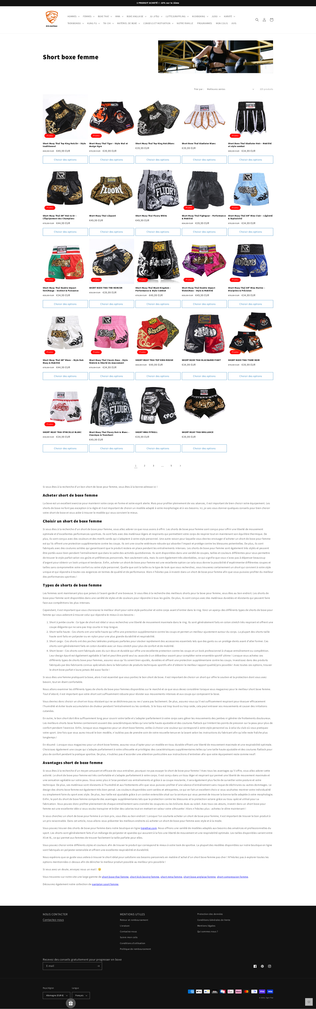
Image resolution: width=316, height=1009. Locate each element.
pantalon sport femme (105, 884)
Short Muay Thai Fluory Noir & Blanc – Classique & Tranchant (109, 433)
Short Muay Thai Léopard (102, 215)
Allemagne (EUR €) (55, 995)
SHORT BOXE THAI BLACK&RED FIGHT (201, 360)
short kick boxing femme (144, 877)
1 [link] (135, 465)
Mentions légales (206, 925)
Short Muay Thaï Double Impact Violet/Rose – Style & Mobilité (198, 289)
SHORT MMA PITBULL (146, 432)
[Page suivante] (180, 465)
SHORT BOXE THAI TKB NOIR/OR (105, 288)
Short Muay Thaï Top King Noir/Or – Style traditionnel (64, 145)
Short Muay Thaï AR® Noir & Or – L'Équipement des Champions (60, 217)
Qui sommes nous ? (207, 931)
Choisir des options (65, 159)
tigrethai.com (149, 828)
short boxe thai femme (115, 877)
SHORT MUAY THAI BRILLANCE (197, 432)
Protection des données (210, 913)
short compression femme (232, 877)
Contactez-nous (53, 920)
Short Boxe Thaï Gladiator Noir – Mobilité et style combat (250, 145)
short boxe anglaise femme (200, 877)
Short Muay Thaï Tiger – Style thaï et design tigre (108, 145)
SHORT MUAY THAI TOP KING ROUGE (154, 360)
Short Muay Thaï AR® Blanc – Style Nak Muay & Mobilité (63, 361)
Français (79, 995)
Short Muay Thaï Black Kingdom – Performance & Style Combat (153, 289)
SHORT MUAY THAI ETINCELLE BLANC (62, 432)
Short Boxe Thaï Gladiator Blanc (199, 143)
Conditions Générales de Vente (213, 919)
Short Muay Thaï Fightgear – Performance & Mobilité (204, 217)
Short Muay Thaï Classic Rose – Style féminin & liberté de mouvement (108, 361)
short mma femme (171, 877)
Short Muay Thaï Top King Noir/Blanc (154, 143)
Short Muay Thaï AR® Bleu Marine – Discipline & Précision (246, 289)
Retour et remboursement (134, 919)
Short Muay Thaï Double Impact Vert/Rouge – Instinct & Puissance (61, 289)
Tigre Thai (269, 998)
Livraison (125, 925)
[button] (73, 16)
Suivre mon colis (129, 937)
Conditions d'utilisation (132, 943)
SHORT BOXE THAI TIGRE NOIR (244, 360)
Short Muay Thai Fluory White (151, 215)
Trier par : (199, 89)
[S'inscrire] (98, 966)
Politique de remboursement (135, 948)
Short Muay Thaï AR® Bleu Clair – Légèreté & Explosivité (250, 217)
